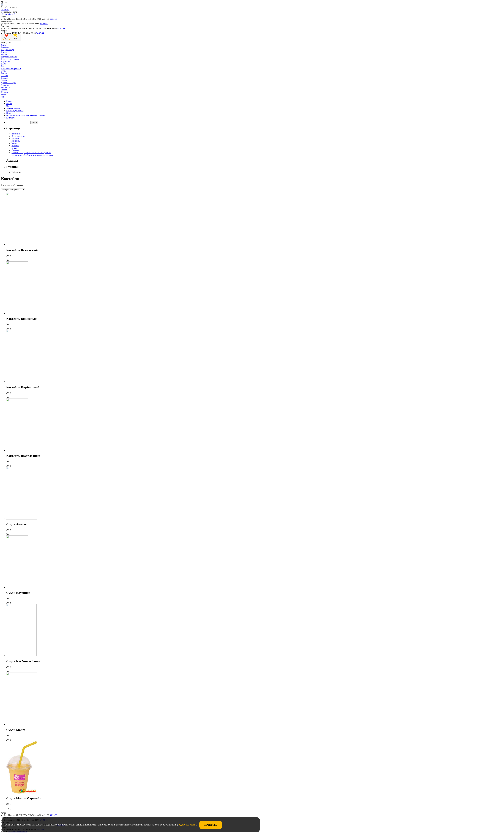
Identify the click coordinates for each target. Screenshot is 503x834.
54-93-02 (5, 9)
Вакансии (16, 134)
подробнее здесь (186, 824)
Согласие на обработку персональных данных (32, 155)
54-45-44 (40, 33)
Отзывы (9, 113)
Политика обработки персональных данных (26, 115)
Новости (15, 145)
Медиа (14, 143)
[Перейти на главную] (2, 5)
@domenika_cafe (8, 14)
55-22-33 (53, 19)
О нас (8, 106)
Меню (9, 103)
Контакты (10, 118)
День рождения (13, 108)
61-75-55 (61, 28)
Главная (9, 101)
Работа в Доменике (14, 111)
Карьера (15, 138)
